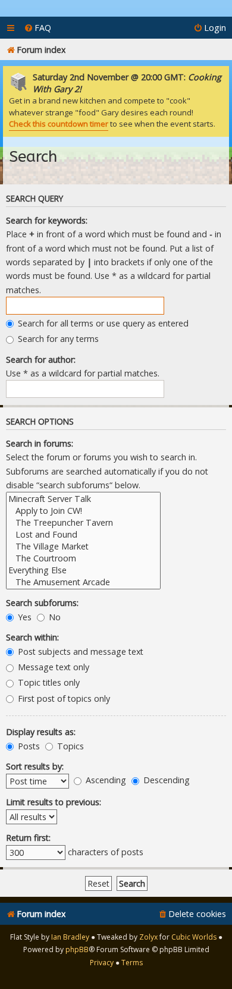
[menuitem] (37, 27)
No (53, 617)
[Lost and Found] (83, 535)
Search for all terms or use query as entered (102, 323)
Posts (27, 746)
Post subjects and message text (79, 651)
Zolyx (148, 937)
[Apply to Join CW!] (83, 511)
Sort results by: (35, 766)
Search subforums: (42, 602)
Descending (165, 780)
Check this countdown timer (58, 123)
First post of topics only (62, 698)
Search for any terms (57, 338)
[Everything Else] (83, 570)
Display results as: (41, 731)
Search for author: (41, 359)
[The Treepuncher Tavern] (83, 523)
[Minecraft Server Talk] (83, 499)
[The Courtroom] (83, 558)
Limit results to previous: (53, 802)
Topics (69, 746)
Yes (23, 617)
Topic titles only (47, 682)
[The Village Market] (83, 546)
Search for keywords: (46, 220)
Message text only (52, 667)
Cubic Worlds (194, 937)
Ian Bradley (70, 937)
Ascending (104, 780)
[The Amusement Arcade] (83, 582)
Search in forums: (39, 443)
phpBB (77, 949)
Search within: (32, 637)
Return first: (28, 837)
